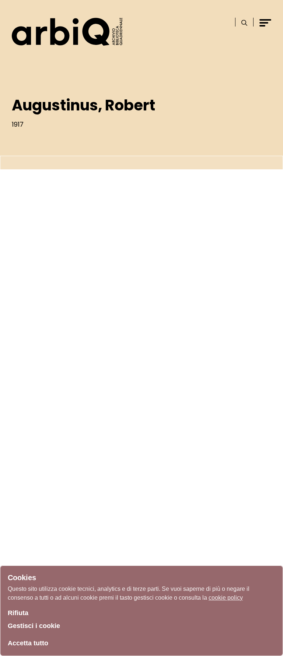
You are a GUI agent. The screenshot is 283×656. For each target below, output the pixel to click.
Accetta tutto (28, 643)
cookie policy (226, 598)
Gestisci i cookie (34, 625)
